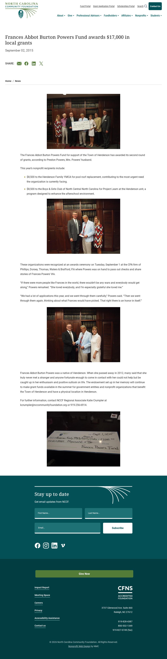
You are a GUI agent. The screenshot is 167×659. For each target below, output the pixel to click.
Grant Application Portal (103, 6)
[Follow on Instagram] (46, 545)
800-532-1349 (125, 625)
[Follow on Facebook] (37, 545)
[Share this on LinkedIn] (34, 64)
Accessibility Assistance (47, 618)
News (18, 81)
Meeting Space (42, 595)
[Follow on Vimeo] (63, 545)
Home (8, 81)
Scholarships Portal (126, 6)
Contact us (40, 625)
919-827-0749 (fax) (122, 630)
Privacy (38, 610)
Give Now (84, 573)
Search (140, 6)
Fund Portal (85, 6)
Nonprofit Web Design (79, 646)
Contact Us (155, 6)
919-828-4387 (125, 621)
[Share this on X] (41, 64)
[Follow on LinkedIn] (54, 545)
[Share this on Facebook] (26, 64)
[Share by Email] (19, 64)
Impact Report (42, 587)
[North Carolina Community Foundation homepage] (21, 10)
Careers (39, 602)
